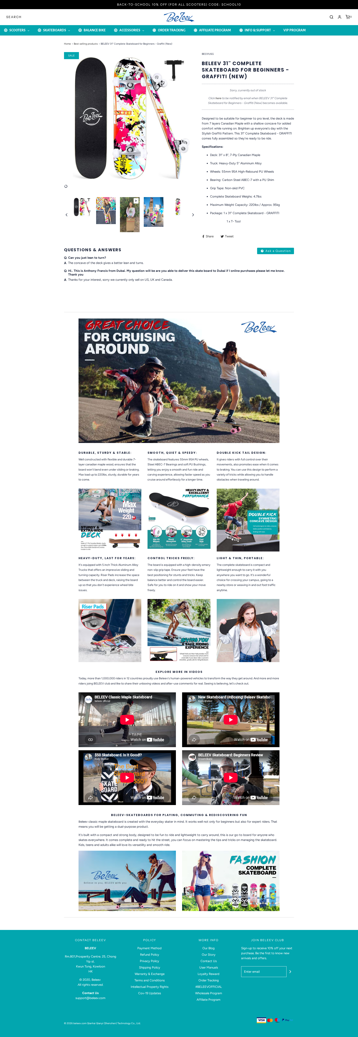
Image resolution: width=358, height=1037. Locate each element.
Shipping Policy (149, 967)
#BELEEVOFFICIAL (208, 987)
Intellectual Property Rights (149, 987)
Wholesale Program (208, 993)
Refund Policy (149, 954)
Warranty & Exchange (149, 974)
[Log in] (339, 17)
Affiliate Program (208, 1000)
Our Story (208, 954)
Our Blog (208, 948)
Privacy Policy (149, 961)
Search (14, 17)
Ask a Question (277, 251)
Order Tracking (208, 980)
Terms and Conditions (149, 980)
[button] (66, 214)
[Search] (331, 17)
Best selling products (86, 43)
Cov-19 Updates (149, 993)
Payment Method (149, 948)
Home (67, 43)
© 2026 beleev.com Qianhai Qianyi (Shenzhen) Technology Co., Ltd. (102, 1023)
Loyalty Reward (208, 974)
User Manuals (208, 967)
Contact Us (209, 961)
